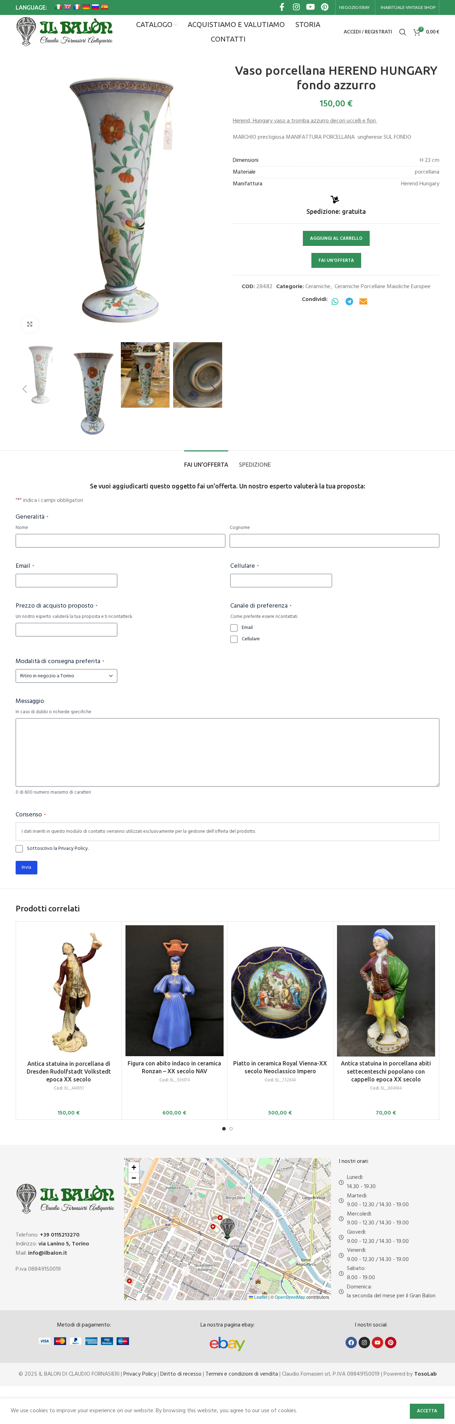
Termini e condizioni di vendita (241, 1374)
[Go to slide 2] (231, 1129)
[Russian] (95, 7)
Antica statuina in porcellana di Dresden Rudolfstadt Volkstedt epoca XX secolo (69, 1071)
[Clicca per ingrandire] (30, 324)
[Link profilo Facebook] (282, 8)
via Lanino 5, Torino (63, 1244)
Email (25, 566)
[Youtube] (377, 1342)
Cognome (240, 528)
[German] (86, 7)
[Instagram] (364, 1342)
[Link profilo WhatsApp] (335, 302)
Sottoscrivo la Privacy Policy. (58, 848)
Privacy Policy (139, 1374)
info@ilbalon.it (47, 1253)
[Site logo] (64, 32)
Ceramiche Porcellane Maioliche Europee (382, 286)
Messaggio (30, 701)
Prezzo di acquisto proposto (56, 606)
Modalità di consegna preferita (60, 661)
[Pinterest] (390, 1342)
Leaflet (260, 1297)
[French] (76, 7)
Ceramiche (317, 286)
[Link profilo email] (363, 302)
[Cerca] (403, 32)
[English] (67, 7)
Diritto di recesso (181, 1374)
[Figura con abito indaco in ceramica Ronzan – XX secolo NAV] (174, 990)
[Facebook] (351, 1342)
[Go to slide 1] (224, 1129)
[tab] (206, 461)
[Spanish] (104, 7)
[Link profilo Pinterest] (324, 8)
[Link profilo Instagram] (296, 8)
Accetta (427, 1411)
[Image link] (227, 1344)
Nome (22, 528)
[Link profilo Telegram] (349, 302)
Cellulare (244, 566)
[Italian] (58, 7)
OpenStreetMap (290, 1297)
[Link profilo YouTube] (310, 8)
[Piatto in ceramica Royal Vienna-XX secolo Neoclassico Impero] (280, 990)
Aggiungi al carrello (336, 238)
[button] (24, 389)
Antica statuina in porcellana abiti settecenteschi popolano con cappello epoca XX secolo (386, 1071)
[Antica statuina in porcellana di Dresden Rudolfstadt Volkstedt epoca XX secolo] (69, 991)
